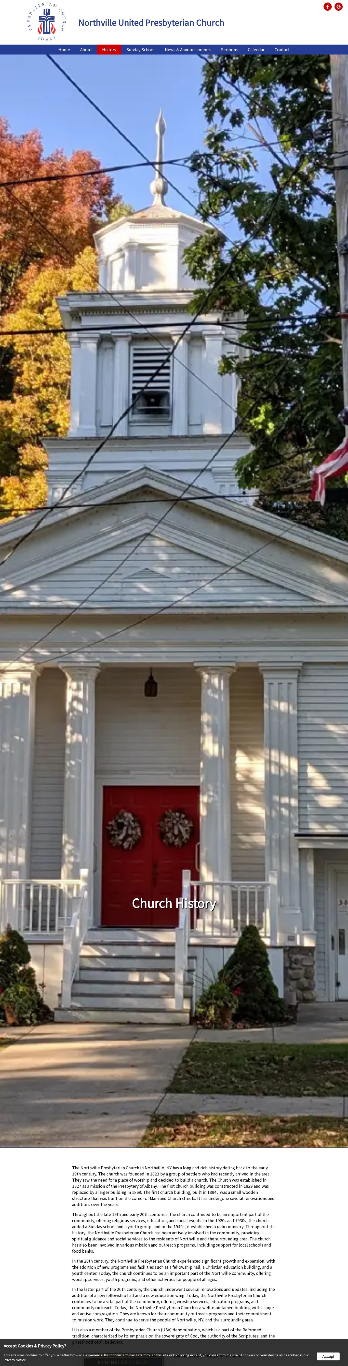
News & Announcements (188, 49)
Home (64, 49)
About (86, 49)
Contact (282, 49)
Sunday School (140, 49)
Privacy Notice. (15, 1359)
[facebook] (328, 7)
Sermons (229, 49)
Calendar (256, 49)
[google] (339, 7)
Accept (328, 1356)
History (109, 49)
